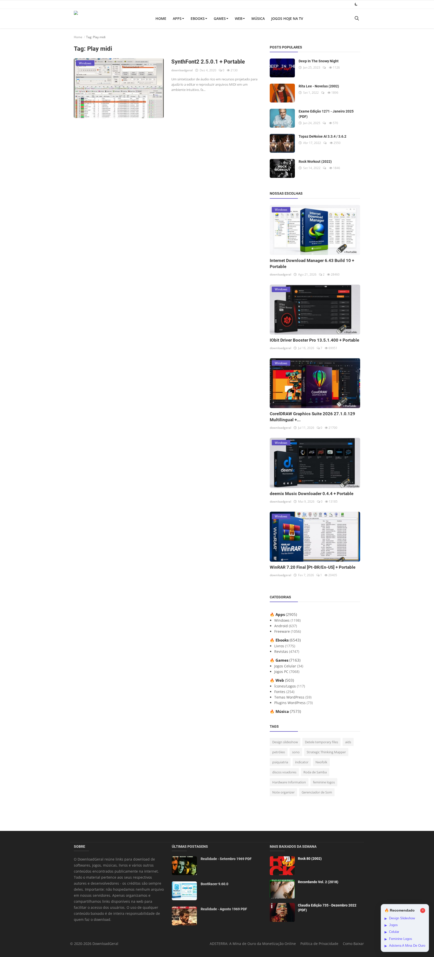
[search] (356, 18)
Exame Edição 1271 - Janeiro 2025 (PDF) (326, 114)
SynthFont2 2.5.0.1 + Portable (208, 62)
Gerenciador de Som (317, 792)
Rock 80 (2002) (310, 859)
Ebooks (198, 18)
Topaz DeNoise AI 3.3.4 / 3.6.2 (322, 136)
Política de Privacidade (319, 943)
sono (296, 752)
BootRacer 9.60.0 (214, 884)
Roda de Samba (315, 772)
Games (220, 18)
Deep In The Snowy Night (319, 61)
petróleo (278, 752)
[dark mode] (356, 4)
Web (238, 18)
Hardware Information (289, 782)
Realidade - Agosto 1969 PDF (224, 909)
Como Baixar (353, 943)
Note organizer (283, 792)
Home (160, 18)
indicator (301, 762)
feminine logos (324, 782)
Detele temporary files (321, 742)
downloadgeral (182, 70)
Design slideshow (285, 742)
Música (258, 18)
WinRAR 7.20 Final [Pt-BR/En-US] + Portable (312, 567)
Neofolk (321, 762)
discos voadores (284, 772)
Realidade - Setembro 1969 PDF (226, 859)
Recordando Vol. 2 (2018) (318, 882)
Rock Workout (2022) (315, 161)
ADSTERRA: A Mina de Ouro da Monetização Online (253, 943)
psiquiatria (280, 762)
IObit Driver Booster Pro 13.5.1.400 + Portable (314, 340)
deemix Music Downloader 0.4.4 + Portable (311, 493)
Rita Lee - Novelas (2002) (319, 86)
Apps (177, 18)
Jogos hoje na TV (287, 18)
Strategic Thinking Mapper (326, 752)
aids (348, 742)
